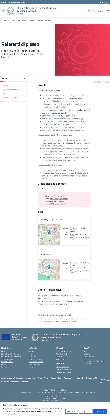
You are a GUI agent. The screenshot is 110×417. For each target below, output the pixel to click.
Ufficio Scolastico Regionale (11, 354)
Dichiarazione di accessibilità (86, 378)
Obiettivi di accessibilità (10, 381)
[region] (55, 409)
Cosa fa (5, 85)
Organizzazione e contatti (12, 89)
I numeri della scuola (36, 359)
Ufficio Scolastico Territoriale (11, 356)
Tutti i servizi (60, 359)
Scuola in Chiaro (7, 359)
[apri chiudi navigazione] (3, 11)
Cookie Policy (14, 414)
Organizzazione (34, 364)
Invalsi (3, 364)
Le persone (33, 356)
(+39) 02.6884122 (58, 196)
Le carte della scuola (36, 361)
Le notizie (86, 351)
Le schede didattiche (63, 369)
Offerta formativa (62, 366)
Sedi (4, 93)
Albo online (87, 363)
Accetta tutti (100, 411)
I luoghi (31, 354)
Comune (4, 367)
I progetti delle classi (63, 372)
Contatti (25, 381)
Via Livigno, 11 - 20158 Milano (57, 390)
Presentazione (34, 351)
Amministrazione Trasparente (93, 361)
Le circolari (87, 354)
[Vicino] (107, 403)
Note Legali (68, 378)
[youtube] (108, 11)
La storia (32, 367)
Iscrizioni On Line (7, 361)
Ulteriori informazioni (10, 97)
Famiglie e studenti (63, 354)
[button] (14, 79)
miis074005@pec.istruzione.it (55, 203)
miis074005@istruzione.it (59, 198)
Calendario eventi (89, 356)
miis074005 (62, 398)
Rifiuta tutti (85, 411)
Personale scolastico (63, 351)
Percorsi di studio (62, 356)
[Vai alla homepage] (10, 11)
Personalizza (71, 411)
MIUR (3, 351)
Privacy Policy (43, 378)
